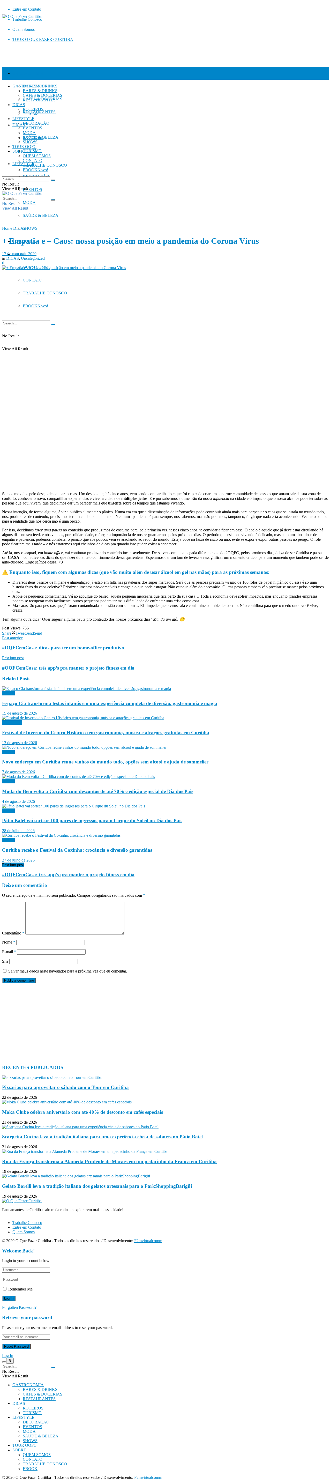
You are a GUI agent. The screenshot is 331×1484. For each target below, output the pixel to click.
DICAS (18, 104)
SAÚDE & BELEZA (40, 215)
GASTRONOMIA (28, 73)
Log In (7, 1355)
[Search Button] (53, 324)
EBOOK (35, 306)
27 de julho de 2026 (18, 860)
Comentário (13, 933)
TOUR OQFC (24, 146)
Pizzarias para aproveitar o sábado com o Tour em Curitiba (65, 1087)
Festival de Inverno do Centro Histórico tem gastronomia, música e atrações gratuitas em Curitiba (105, 732)
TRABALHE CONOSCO (45, 293)
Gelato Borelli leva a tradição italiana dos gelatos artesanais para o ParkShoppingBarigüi (97, 1186)
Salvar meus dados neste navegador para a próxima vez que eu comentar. (67, 971)
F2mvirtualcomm (148, 1240)
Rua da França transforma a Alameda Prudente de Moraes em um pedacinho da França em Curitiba (109, 1161)
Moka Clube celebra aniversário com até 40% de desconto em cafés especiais (82, 1112)
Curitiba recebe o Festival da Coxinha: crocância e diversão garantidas (77, 850)
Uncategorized (33, 258)
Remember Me (20, 1289)
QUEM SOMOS (37, 156)
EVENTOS (32, 189)
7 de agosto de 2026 (18, 772)
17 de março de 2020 (19, 253)
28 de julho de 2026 (18, 830)
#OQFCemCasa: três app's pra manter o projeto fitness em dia (68, 874)
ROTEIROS (33, 109)
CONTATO (32, 280)
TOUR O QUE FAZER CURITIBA (42, 39)
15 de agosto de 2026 (19, 713)
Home (7, 228)
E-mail (9, 951)
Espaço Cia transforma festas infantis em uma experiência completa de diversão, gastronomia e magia (109, 703)
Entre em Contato (26, 9)
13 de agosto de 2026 (19, 742)
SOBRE (19, 151)
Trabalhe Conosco (27, 1222)
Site (5, 961)
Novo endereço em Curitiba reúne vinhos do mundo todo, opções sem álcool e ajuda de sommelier (105, 762)
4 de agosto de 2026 (18, 801)
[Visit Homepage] (22, 16)
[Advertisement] (157, 1023)
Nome (8, 942)
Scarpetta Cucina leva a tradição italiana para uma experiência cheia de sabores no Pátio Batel (102, 1136)
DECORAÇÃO (36, 123)
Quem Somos (23, 29)
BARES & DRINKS (40, 90)
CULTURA (12, 722)
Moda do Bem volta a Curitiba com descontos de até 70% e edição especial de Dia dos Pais (97, 791)
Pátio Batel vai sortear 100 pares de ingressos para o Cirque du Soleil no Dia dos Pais (92, 820)
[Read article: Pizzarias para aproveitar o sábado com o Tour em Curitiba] (165, 1077)
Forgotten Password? (19, 1307)
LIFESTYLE (23, 118)
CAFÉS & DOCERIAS (42, 95)
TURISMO (32, 151)
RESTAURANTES (39, 100)
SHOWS (30, 228)
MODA (29, 202)
